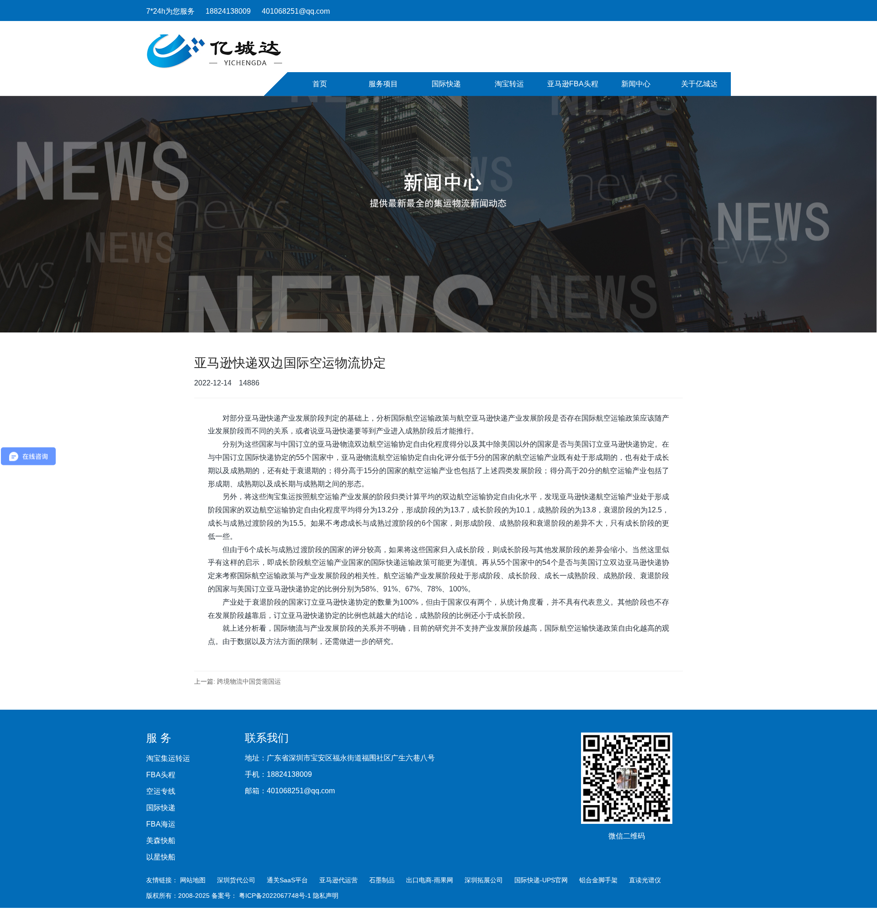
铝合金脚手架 (598, 880)
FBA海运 (160, 824)
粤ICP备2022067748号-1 (276, 895)
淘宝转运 (509, 84)
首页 (319, 84)
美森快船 (160, 840)
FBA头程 (160, 775)
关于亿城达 (699, 84)
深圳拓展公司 (484, 880)
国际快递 (446, 84)
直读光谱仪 (645, 880)
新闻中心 (635, 84)
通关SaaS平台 (287, 880)
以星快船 (160, 857)
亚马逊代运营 (338, 880)
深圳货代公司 (236, 880)
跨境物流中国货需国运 (249, 681)
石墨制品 (382, 880)
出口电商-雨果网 (429, 880)
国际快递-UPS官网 (541, 880)
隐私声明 (325, 895)
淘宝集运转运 (168, 758)
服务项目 (383, 84)
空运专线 (160, 791)
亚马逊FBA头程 (572, 84)
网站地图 (193, 880)
